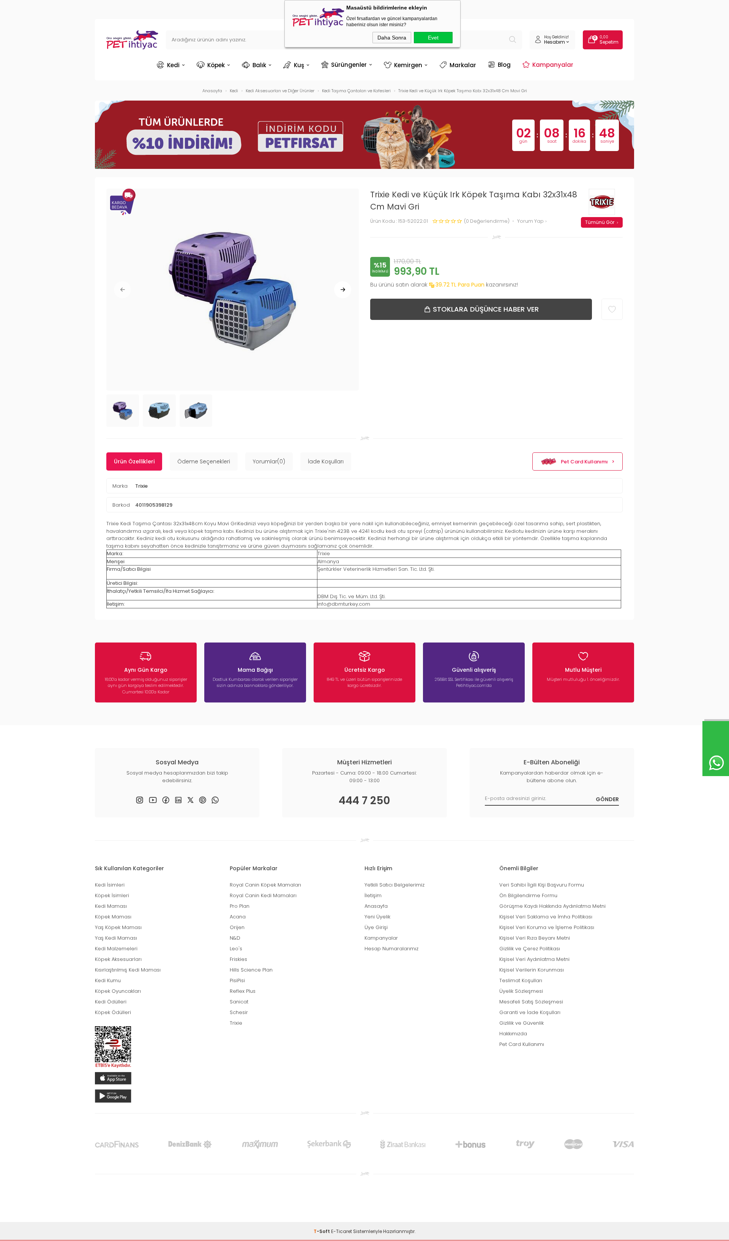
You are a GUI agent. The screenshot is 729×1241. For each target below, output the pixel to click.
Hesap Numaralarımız (391, 948)
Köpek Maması (113, 916)
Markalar (463, 65)
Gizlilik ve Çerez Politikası (529, 948)
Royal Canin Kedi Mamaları (263, 895)
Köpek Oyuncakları (118, 991)
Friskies (238, 959)
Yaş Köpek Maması (118, 927)
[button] (122, 289)
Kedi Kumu (108, 980)
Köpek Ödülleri (113, 1012)
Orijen (237, 927)
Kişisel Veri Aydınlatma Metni (534, 959)
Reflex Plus (243, 991)
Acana (238, 916)
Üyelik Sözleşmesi (521, 991)
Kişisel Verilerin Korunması (531, 969)
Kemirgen (408, 65)
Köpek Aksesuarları (118, 959)
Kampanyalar (552, 64)
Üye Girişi (376, 927)
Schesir (239, 1012)
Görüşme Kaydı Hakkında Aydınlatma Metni (552, 906)
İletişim (373, 895)
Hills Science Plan (251, 969)
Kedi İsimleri (110, 884)
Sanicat (239, 1001)
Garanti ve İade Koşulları (529, 1012)
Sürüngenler (349, 64)
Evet (433, 38)
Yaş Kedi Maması (116, 938)
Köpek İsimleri (112, 895)
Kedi (173, 65)
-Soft (322, 1231)
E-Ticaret (341, 1231)
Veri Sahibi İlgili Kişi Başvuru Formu (541, 884)
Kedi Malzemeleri (116, 948)
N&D (235, 938)
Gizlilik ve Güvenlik (521, 1023)
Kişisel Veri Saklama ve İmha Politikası (545, 916)
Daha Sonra (391, 38)
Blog (504, 64)
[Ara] (512, 39)
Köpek (216, 65)
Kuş (299, 65)
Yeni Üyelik (377, 916)
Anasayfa (376, 906)
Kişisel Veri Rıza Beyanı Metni (534, 938)
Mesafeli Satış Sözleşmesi (531, 1001)
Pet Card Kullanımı (584, 461)
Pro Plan (239, 906)
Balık (259, 65)
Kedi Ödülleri (110, 1001)
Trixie (141, 486)
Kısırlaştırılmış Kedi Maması (128, 969)
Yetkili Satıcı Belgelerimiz (394, 884)
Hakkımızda (513, 1033)
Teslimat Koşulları (520, 980)
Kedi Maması (111, 906)
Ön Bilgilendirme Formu (528, 895)
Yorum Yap (531, 221)
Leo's (236, 948)
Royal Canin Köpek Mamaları (265, 884)
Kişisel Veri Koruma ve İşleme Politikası (546, 927)
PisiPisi (237, 980)
